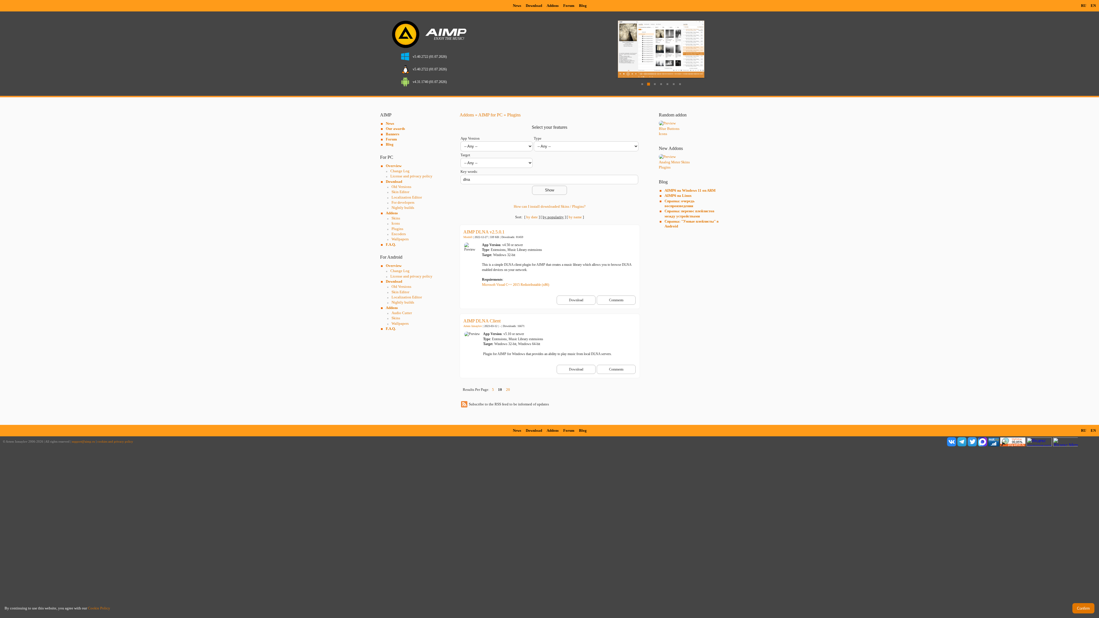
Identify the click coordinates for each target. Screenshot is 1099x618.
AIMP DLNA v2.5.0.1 (484, 231)
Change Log (400, 171)
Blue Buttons (669, 128)
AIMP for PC (490, 114)
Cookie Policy (99, 608)
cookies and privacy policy (115, 441)
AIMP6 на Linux (678, 195)
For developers (403, 202)
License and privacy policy (411, 176)
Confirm (1083, 608)
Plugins (397, 229)
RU (1083, 5)
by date (532, 217)
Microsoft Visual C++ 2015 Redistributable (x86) (515, 285)
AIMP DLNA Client (482, 320)
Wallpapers (400, 239)
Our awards (395, 128)
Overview (394, 166)
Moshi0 (467, 237)
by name (575, 217)
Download (534, 5)
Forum (568, 5)
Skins (396, 218)
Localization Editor (407, 197)
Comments (616, 300)
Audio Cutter (402, 313)
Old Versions (401, 187)
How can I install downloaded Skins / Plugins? (550, 206)
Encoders (399, 234)
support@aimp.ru (83, 441)
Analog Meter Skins (674, 162)
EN (1093, 5)
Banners (392, 134)
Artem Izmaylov (472, 326)
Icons (396, 223)
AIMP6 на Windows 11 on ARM (690, 190)
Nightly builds (403, 207)
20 (508, 389)
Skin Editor (400, 192)
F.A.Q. (391, 244)
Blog (583, 5)
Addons (553, 5)
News (517, 5)
